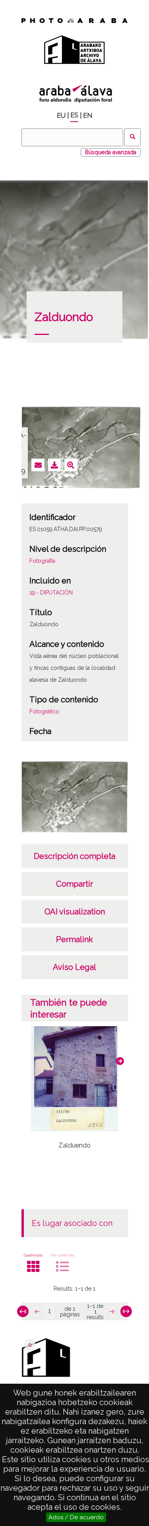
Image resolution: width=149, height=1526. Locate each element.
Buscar (132, 137)
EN (87, 115)
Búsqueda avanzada (110, 152)
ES (74, 115)
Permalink (74, 939)
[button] (120, 1061)
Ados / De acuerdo (76, 1517)
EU (61, 115)
